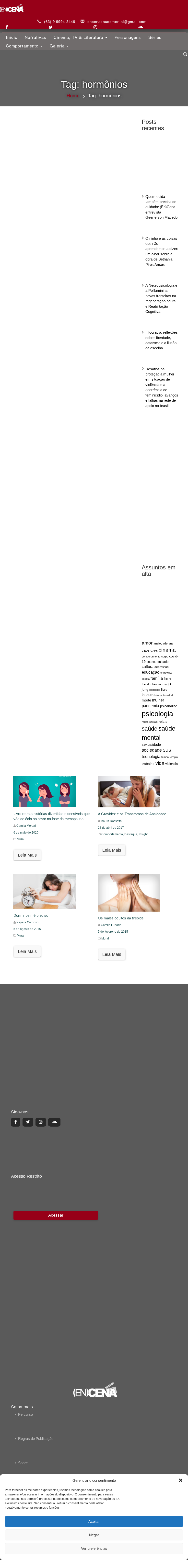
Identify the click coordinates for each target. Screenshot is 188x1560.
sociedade (152, 750)
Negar (94, 1535)
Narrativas (35, 37)
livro (164, 689)
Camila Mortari (26, 825)
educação (150, 672)
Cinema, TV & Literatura (79, 37)
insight (166, 684)
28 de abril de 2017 (111, 827)
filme (167, 678)
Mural (20, 839)
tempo (165, 757)
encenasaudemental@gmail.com (117, 21)
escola (146, 678)
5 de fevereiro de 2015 (113, 931)
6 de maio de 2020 (25, 832)
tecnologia (151, 756)
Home (73, 95)
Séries (155, 37)
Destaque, (131, 834)
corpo (164, 656)
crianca (151, 661)
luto (156, 695)
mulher (158, 700)
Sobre (23, 1463)
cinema (167, 650)
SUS (167, 750)
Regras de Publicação (35, 1438)
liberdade (154, 689)
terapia (174, 757)
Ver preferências (94, 1548)
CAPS (154, 650)
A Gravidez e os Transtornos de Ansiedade (132, 814)
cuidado (162, 662)
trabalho (148, 764)
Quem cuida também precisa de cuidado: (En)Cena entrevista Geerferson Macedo (161, 207)
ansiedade (160, 643)
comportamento (151, 656)
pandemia (150, 705)
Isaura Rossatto (111, 821)
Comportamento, (112, 834)
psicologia (157, 714)
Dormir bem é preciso (30, 915)
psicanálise (168, 706)
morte (146, 700)
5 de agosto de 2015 (27, 929)
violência (171, 764)
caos (146, 650)
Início (11, 37)
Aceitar (94, 1521)
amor (147, 642)
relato (163, 721)
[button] (180, 1480)
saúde (149, 729)
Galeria (58, 46)
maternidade (167, 695)
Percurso (25, 1414)
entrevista (166, 672)
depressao (161, 667)
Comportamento (23, 46)
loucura (147, 695)
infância (155, 684)
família (157, 678)
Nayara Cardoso (27, 922)
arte (171, 643)
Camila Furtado (111, 925)
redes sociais (150, 721)
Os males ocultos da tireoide (120, 918)
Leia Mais (27, 855)
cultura (147, 667)
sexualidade (151, 744)
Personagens (128, 37)
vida (159, 763)
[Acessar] (55, 1293)
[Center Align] (15, 1122)
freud (145, 684)
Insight (143, 834)
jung (145, 689)
